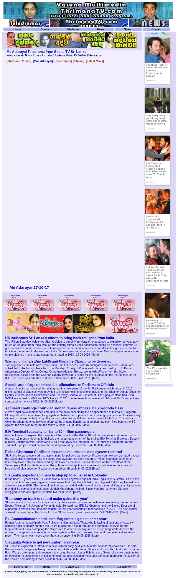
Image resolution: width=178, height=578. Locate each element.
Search (128, 29)
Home (17, 29)
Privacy (98, 566)
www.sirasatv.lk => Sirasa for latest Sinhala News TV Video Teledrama (54, 55)
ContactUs (72, 566)
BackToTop (21, 566)
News (100, 29)
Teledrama (72, 29)
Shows (45, 29)
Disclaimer (124, 566)
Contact (156, 29)
